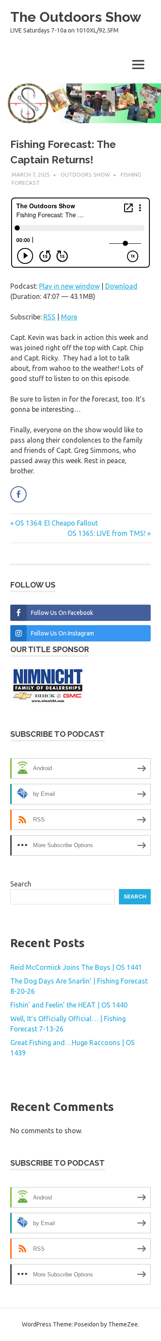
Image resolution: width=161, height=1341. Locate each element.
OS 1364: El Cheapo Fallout (56, 523)
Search (20, 884)
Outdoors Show (85, 174)
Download (121, 286)
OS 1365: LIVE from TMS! (106, 533)
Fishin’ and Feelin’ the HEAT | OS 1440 (69, 1005)
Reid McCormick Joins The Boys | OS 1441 (76, 967)
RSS (49, 317)
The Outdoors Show (75, 17)
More (69, 317)
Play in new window (69, 286)
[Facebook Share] (18, 494)
